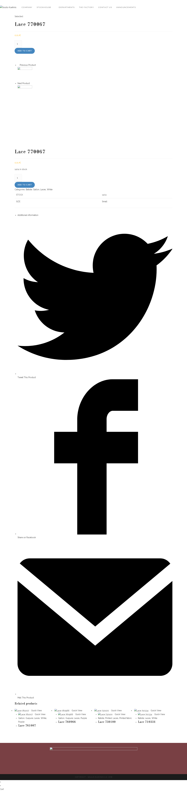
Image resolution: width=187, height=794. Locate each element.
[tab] (95, 215)
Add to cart (25, 51)
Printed (108, 718)
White (49, 189)
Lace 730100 (107, 722)
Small (104, 201)
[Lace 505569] (25, 92)
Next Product (24, 83)
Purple (21, 722)
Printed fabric (125, 718)
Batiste (29, 189)
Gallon (36, 189)
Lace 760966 (67, 722)
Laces (43, 189)
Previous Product (28, 65)
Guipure (29, 718)
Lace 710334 (147, 722)
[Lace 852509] (25, 74)
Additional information (28, 215)
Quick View (36, 710)
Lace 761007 (27, 725)
